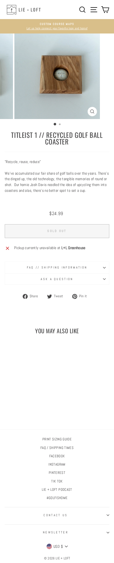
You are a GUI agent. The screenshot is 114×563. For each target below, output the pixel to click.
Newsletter (55, 532)
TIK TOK (57, 481)
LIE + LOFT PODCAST (57, 489)
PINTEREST (57, 473)
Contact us (55, 515)
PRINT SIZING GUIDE (57, 439)
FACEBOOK (57, 456)
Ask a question (57, 279)
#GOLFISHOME (57, 498)
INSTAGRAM (56, 464)
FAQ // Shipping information (57, 267)
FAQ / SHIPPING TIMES (57, 448)
